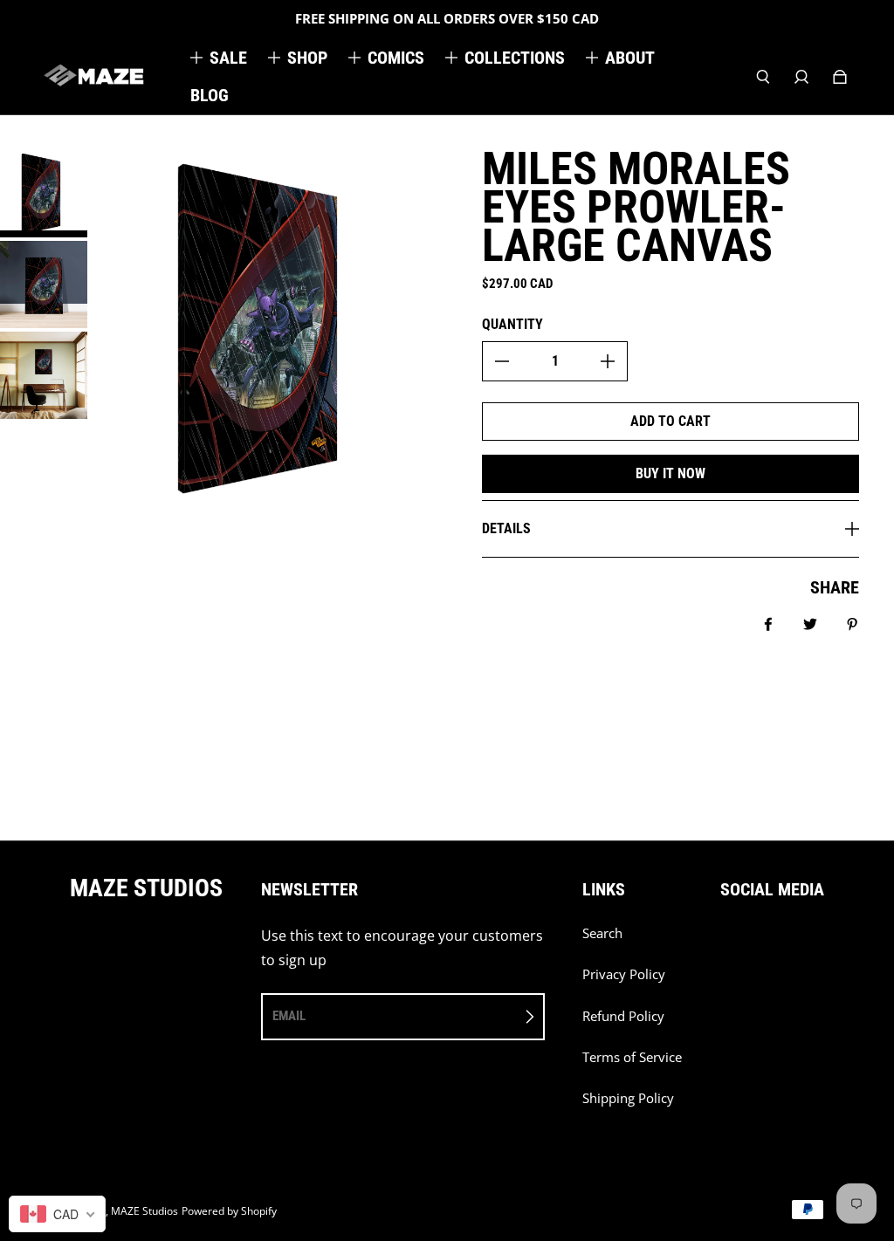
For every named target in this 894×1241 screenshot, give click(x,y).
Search (602, 933)
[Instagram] (764, 942)
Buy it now (670, 473)
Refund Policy (623, 1016)
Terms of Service (632, 1057)
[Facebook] (725, 942)
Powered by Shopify (229, 1210)
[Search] (763, 77)
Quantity (512, 324)
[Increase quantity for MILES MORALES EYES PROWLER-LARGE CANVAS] (607, 361)
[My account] (801, 77)
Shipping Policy (628, 1098)
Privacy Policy (623, 974)
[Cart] (840, 77)
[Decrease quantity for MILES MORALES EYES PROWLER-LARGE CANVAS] (502, 361)
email (289, 1016)
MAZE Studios (144, 1210)
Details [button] (506, 528)
